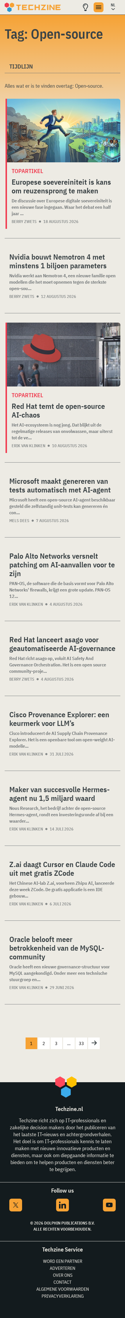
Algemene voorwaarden (62, 1289)
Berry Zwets (24, 221)
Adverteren (62, 1268)
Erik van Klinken (28, 445)
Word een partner (62, 1261)
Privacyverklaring (63, 1296)
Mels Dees (19, 520)
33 (81, 1043)
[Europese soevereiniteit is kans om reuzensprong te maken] (63, 130)
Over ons (62, 1275)
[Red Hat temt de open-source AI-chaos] (63, 354)
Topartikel (27, 171)
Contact (62, 1282)
